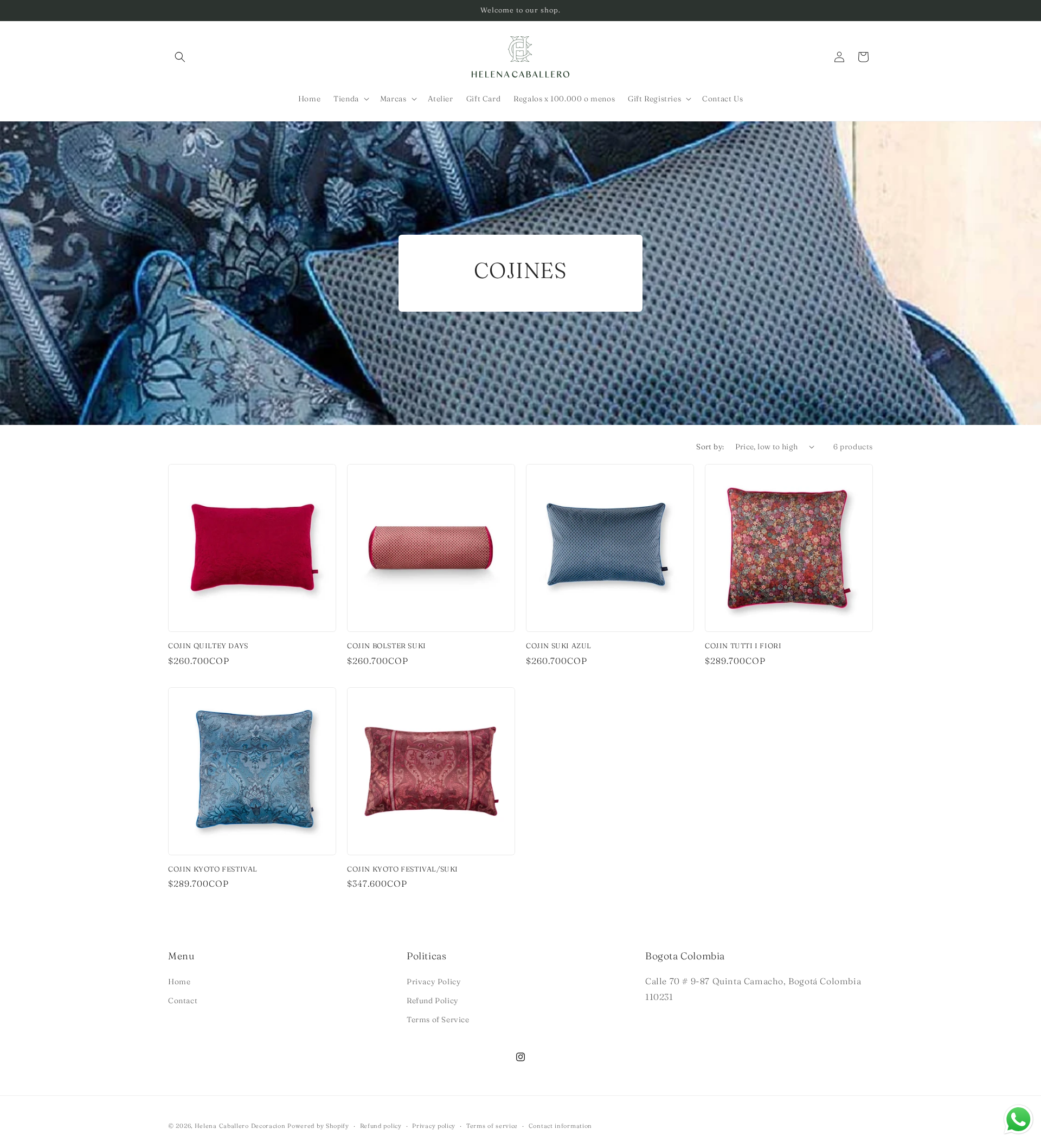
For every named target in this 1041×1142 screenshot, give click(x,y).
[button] (180, 57)
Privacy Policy (434, 981)
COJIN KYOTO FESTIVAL (213, 868)
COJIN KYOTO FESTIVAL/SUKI (402, 868)
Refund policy (381, 1125)
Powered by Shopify (318, 1126)
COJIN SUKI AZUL (559, 645)
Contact (182, 1000)
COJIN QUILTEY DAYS (208, 645)
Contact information (560, 1125)
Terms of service (492, 1125)
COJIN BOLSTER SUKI (386, 645)
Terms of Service (438, 1019)
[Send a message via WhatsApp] (1018, 1119)
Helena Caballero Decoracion (240, 1126)
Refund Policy (433, 1000)
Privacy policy (433, 1125)
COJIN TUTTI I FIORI (743, 645)
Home (179, 981)
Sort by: (710, 446)
